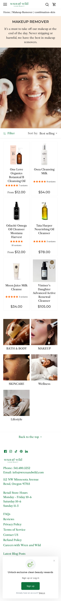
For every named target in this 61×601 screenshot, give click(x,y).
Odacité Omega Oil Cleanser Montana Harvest (16, 231)
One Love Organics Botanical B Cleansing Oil (16, 175)
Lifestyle (16, 419)
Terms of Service (14, 529)
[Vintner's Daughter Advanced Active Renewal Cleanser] (44, 270)
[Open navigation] (5, 4)
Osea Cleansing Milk (44, 171)
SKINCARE (16, 383)
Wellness (44, 383)
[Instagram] (10, 451)
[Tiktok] (16, 451)
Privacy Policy (12, 524)
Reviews (8, 519)
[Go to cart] (54, 4)
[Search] (47, 4)
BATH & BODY (16, 348)
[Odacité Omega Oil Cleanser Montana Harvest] (16, 210)
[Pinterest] (21, 451)
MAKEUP (44, 348)
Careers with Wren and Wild (22, 545)
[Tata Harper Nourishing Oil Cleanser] (44, 210)
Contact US (10, 534)
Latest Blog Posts (14, 553)
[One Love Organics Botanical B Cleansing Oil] (16, 154)
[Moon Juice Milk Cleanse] (16, 270)
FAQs (6, 514)
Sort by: (33, 133)
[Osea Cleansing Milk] (44, 154)
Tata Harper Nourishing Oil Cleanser (44, 229)
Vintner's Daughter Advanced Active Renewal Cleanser (44, 293)
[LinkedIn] (26, 451)
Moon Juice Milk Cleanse (16, 287)
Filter (11, 133)
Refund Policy (12, 540)
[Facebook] (5, 451)
